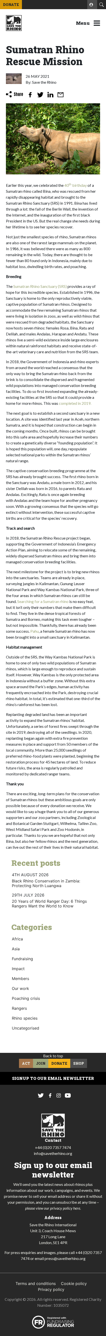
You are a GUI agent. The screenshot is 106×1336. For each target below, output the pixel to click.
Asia (16, 948)
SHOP (78, 1063)
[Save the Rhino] (14, 22)
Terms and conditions (36, 1283)
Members (20, 978)
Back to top (53, 1055)
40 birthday (75, 185)
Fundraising (22, 958)
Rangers (19, 1008)
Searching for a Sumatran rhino (43, 601)
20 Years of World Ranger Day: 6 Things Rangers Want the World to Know (49, 903)
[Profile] (92, 4)
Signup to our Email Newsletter (53, 1078)
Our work (20, 988)
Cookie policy (74, 1283)
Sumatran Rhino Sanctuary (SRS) (40, 286)
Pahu (34, 631)
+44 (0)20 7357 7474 (53, 1147)
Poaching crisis (26, 998)
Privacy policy (51, 1289)
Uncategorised (25, 1028)
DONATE (11, 4)
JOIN (40, 1063)
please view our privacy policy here (52, 1208)
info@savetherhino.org (53, 1153)
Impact (18, 968)
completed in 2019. (75, 403)
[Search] (101, 4)
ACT (26, 1063)
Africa (17, 938)
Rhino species (24, 1018)
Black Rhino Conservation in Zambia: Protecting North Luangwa (46, 883)
